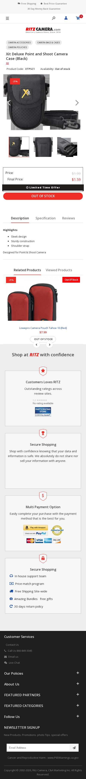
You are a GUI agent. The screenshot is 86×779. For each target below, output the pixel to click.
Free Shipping (28, 3)
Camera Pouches (17, 47)
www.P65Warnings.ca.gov (63, 757)
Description (20, 218)
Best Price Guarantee (55, 3)
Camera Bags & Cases (48, 42)
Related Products (27, 270)
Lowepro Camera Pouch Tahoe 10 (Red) (43, 328)
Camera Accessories (19, 42)
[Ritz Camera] (43, 31)
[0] (78, 18)
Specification (46, 218)
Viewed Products (59, 270)
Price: (9, 173)
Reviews (68, 218)
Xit (7, 63)
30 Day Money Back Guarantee (44, 8)
